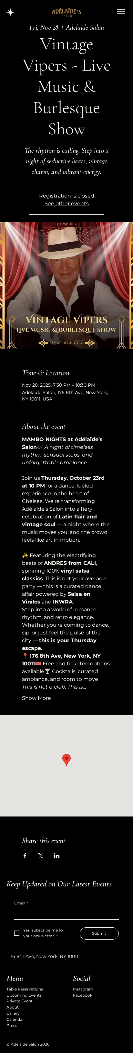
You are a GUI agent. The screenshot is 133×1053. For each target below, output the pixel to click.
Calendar (15, 1019)
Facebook (82, 995)
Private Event (19, 1001)
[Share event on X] (41, 855)
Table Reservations (24, 989)
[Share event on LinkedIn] (57, 855)
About (12, 1007)
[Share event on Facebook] (25, 855)
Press (11, 1025)
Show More (36, 698)
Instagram (83, 989)
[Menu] (121, 11)
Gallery (13, 1013)
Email (21, 903)
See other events (67, 203)
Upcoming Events (24, 995)
